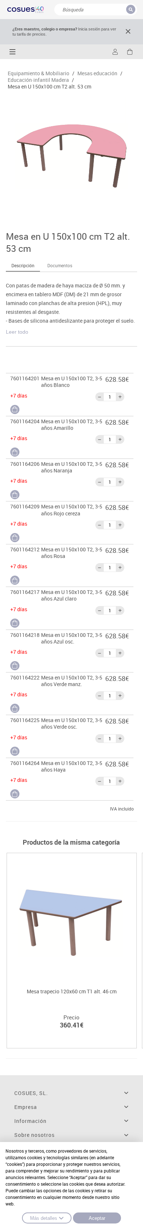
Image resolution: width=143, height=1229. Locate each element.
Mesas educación (97, 73)
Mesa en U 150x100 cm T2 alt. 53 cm (49, 86)
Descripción (22, 265)
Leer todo (17, 332)
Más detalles (43, 1218)
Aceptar (97, 1218)
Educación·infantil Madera (38, 80)
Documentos (59, 265)
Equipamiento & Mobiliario (38, 73)
